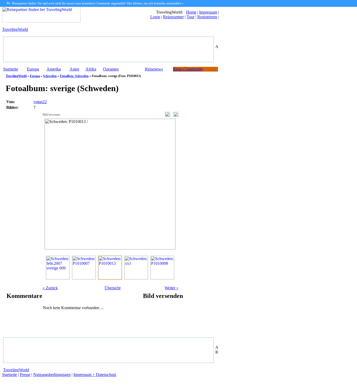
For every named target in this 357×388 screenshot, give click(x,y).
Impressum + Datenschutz (94, 374)
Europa (33, 69)
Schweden (50, 76)
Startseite (10, 69)
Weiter (172, 288)
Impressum (208, 12)
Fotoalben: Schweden (74, 76)
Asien (74, 69)
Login (155, 17)
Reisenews (154, 69)
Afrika (90, 69)
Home (191, 12)
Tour (190, 17)
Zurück (50, 288)
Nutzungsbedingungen (52, 374)
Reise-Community (188, 69)
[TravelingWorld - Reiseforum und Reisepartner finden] (41, 21)
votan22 (40, 101)
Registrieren (207, 17)
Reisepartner (173, 17)
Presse (25, 374)
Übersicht (112, 288)
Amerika (54, 69)
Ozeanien (111, 69)
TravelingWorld (15, 29)
